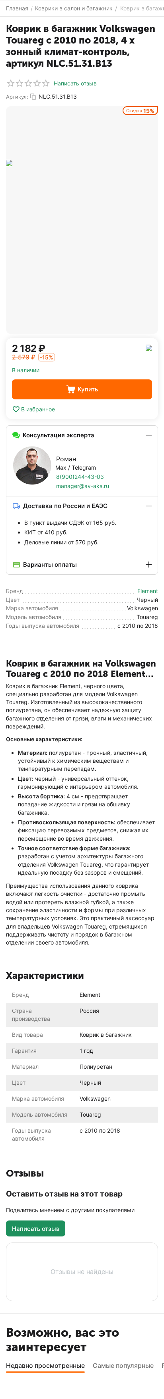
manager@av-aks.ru (82, 485)
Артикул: (17, 96)
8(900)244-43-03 (80, 476)
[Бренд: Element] (149, 347)
